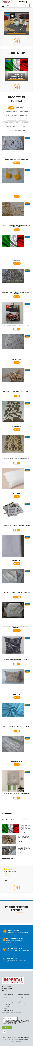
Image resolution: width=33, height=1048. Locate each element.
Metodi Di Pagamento (9, 999)
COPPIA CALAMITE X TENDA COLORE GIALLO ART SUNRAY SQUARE (16, 192)
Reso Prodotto (7, 1004)
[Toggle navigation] (2, 6)
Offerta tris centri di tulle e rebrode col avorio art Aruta (16, 293)
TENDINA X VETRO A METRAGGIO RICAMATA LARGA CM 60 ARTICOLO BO (16, 358)
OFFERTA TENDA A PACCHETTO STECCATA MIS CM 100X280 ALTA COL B (16, 794)
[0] (20, 1)
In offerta (6, 814)
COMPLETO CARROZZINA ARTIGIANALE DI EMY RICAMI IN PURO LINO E (16, 627)
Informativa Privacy (8, 1010)
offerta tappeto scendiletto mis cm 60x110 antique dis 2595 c (16, 459)
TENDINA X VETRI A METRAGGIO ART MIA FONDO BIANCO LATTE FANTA (16, 760)
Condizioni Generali (8, 1002)
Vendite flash (8, 859)
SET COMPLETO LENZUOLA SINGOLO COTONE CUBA (16, 325)
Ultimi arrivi (7, 819)
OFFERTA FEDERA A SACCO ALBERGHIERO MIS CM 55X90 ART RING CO (16, 492)
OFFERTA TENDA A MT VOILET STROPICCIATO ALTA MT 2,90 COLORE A (16, 727)
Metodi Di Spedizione (8, 1006)
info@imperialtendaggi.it (10, 990)
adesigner (18, 1041)
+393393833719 (8, 986)
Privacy (22, 1020)
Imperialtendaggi (25, 1037)
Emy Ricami (16, 32)
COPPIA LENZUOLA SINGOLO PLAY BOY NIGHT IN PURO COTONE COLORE (16, 526)
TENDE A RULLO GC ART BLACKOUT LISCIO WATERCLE (16, 76)
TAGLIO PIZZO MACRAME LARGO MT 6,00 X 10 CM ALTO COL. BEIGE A (16, 226)
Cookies (5, 1008)
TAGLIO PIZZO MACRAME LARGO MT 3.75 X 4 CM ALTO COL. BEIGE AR (16, 392)
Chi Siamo (6, 997)
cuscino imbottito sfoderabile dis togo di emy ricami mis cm (16, 693)
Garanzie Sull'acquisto (9, 1001)
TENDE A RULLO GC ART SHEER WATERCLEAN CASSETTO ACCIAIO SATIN (16, 259)
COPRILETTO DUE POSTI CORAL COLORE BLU (16, 159)
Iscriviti (7, 1027)
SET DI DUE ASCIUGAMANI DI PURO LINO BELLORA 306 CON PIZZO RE (16, 593)
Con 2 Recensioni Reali (10, 871)
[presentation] (15, 41)
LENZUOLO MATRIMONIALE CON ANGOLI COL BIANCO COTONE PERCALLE (16, 559)
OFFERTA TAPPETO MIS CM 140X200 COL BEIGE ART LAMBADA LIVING (16, 425)
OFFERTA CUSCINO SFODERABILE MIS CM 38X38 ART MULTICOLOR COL (17, 660)
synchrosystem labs (23, 1039)
